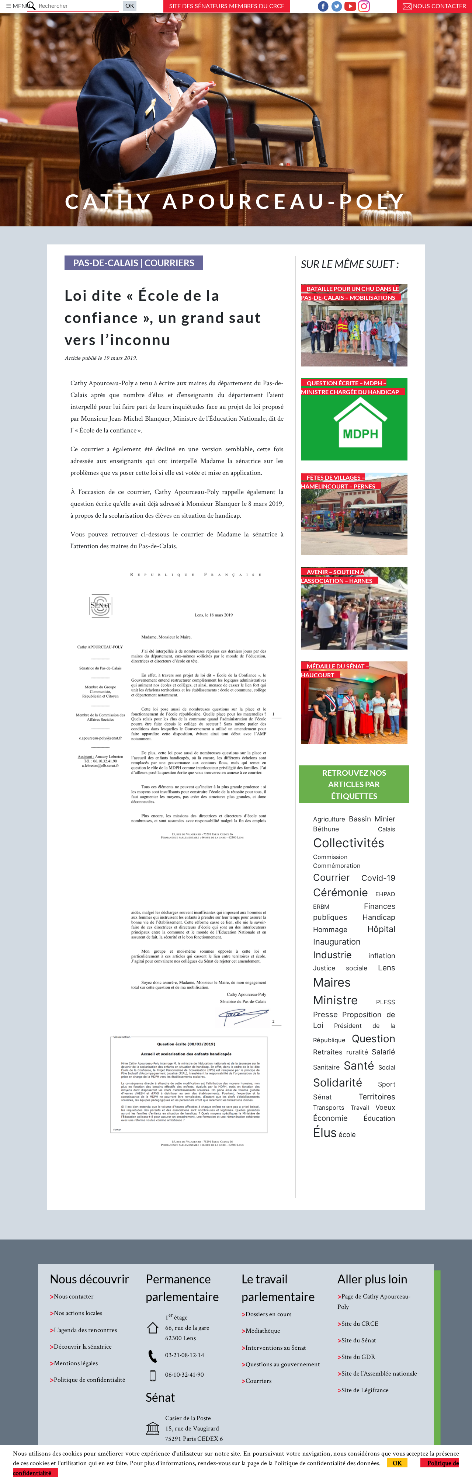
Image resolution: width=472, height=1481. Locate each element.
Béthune (326, 829)
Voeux (385, 1107)
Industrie (332, 954)
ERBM (321, 906)
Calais (386, 829)
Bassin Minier (372, 818)
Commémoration (337, 865)
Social (386, 1067)
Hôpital (381, 929)
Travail (360, 1107)
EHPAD (385, 894)
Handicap (378, 917)
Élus (325, 1132)
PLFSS (385, 1002)
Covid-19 (378, 878)
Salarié (383, 1051)
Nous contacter (439, 6)
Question (373, 1038)
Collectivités (348, 842)
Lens (386, 967)
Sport (386, 1084)
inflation (381, 956)
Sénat (322, 1097)
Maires (332, 982)
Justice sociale (340, 968)
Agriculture (329, 819)
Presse (325, 1014)
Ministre (335, 1000)
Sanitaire (326, 1067)
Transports (328, 1107)
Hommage (330, 929)
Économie (330, 1118)
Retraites (328, 1052)
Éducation (379, 1118)
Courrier (331, 877)
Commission (330, 857)
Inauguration (337, 941)
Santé (359, 1065)
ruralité (357, 1052)
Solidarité (337, 1082)
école (347, 1134)
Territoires (376, 1096)
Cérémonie (340, 892)
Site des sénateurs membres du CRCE (226, 6)
